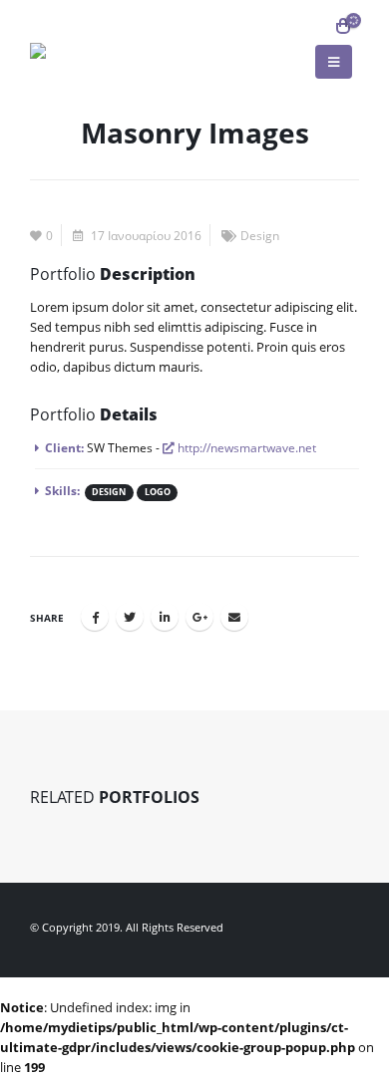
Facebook (95, 617)
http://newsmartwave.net (245, 447)
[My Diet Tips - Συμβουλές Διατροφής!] (74, 51)
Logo (158, 492)
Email (234, 617)
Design (259, 235)
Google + (199, 617)
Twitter (130, 617)
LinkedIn (165, 617)
